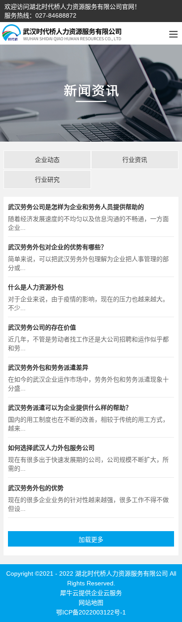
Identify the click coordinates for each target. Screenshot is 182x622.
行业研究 (47, 179)
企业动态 (47, 159)
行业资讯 (134, 159)
